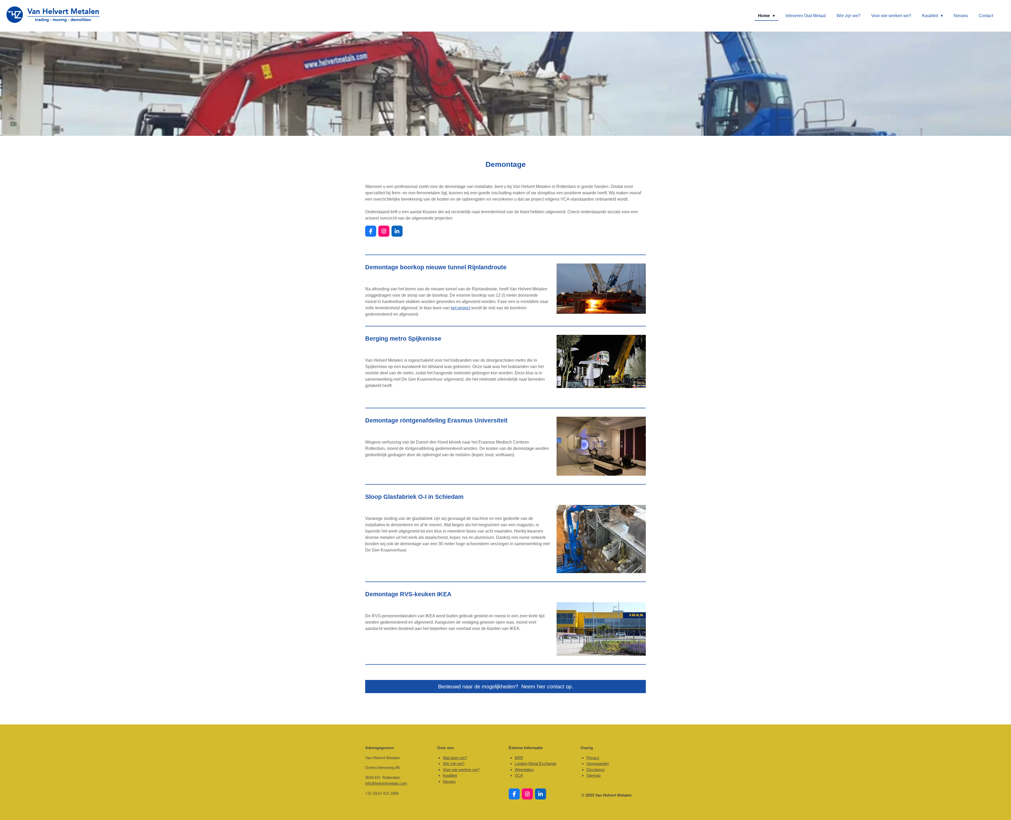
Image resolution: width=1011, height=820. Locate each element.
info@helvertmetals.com (386, 783)
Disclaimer (595, 769)
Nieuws (449, 781)
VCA (519, 775)
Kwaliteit (450, 775)
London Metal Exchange (535, 763)
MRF (519, 758)
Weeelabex (524, 769)
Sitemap (593, 775)
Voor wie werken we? (461, 769)
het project (460, 308)
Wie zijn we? (453, 763)
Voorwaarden (597, 763)
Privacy (592, 758)
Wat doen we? (455, 758)
